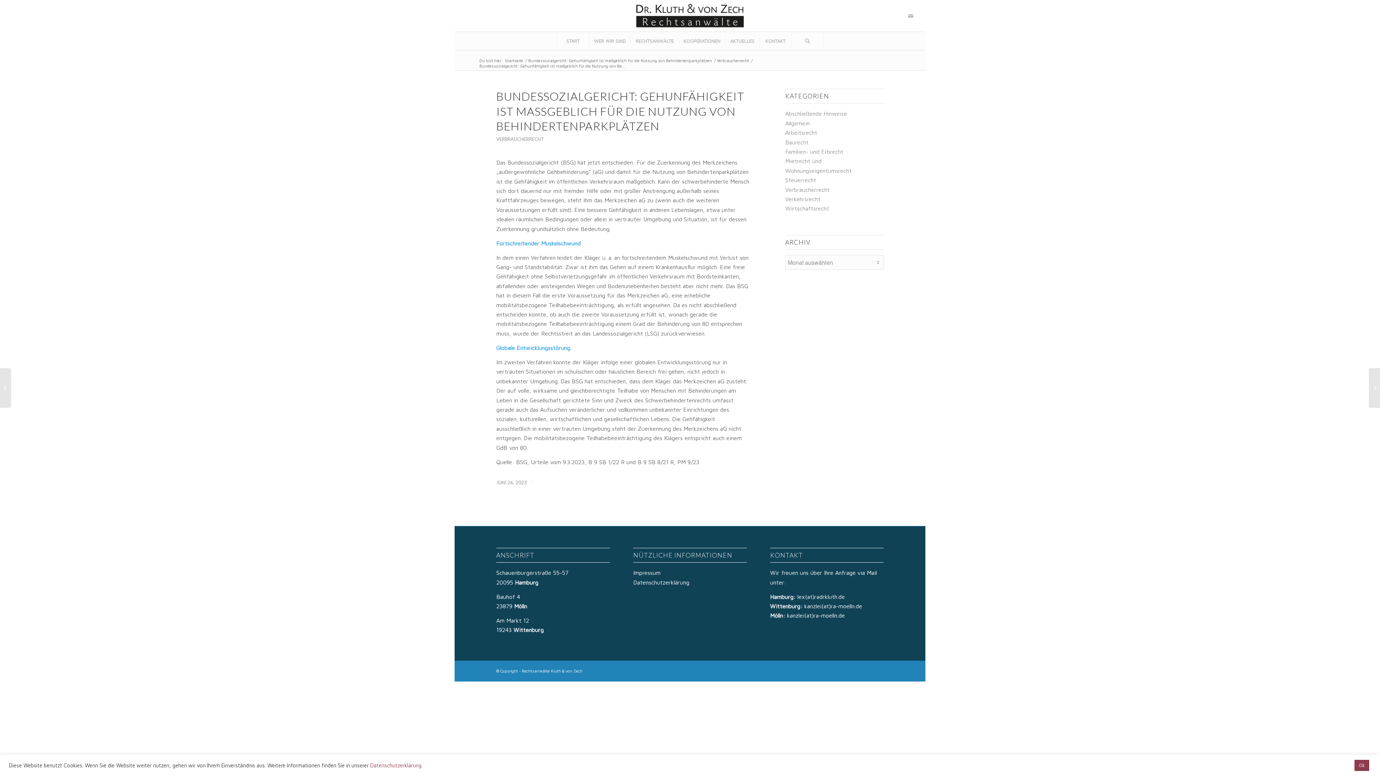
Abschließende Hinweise (816, 113)
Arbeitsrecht (801, 132)
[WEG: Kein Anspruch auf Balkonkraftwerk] (5, 388)
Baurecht (797, 142)
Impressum (647, 572)
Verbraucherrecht (733, 60)
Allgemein (797, 123)
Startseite (514, 60)
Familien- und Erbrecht (814, 151)
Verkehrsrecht (802, 199)
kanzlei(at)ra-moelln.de (833, 606)
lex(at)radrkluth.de (822, 596)
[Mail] (910, 15)
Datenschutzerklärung (661, 582)
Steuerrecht (800, 180)
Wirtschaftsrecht (807, 208)
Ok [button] (1362, 765)
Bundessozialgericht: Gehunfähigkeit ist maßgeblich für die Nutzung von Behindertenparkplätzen (620, 60)
